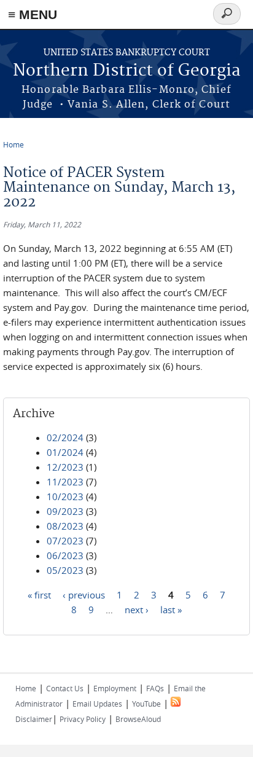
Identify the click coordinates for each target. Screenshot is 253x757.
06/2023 (65, 555)
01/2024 (65, 452)
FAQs (155, 688)
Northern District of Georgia (127, 71)
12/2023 (65, 467)
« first (39, 594)
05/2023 (65, 570)
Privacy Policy (83, 719)
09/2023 (65, 511)
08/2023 (65, 526)
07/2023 (65, 541)
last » (171, 609)
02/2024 (65, 437)
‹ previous (84, 594)
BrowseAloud (138, 719)
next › (137, 609)
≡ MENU (32, 14)
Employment (114, 688)
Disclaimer (33, 719)
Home (13, 144)
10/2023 (65, 496)
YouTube (146, 703)
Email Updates (97, 703)
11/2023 (65, 482)
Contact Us (65, 688)
